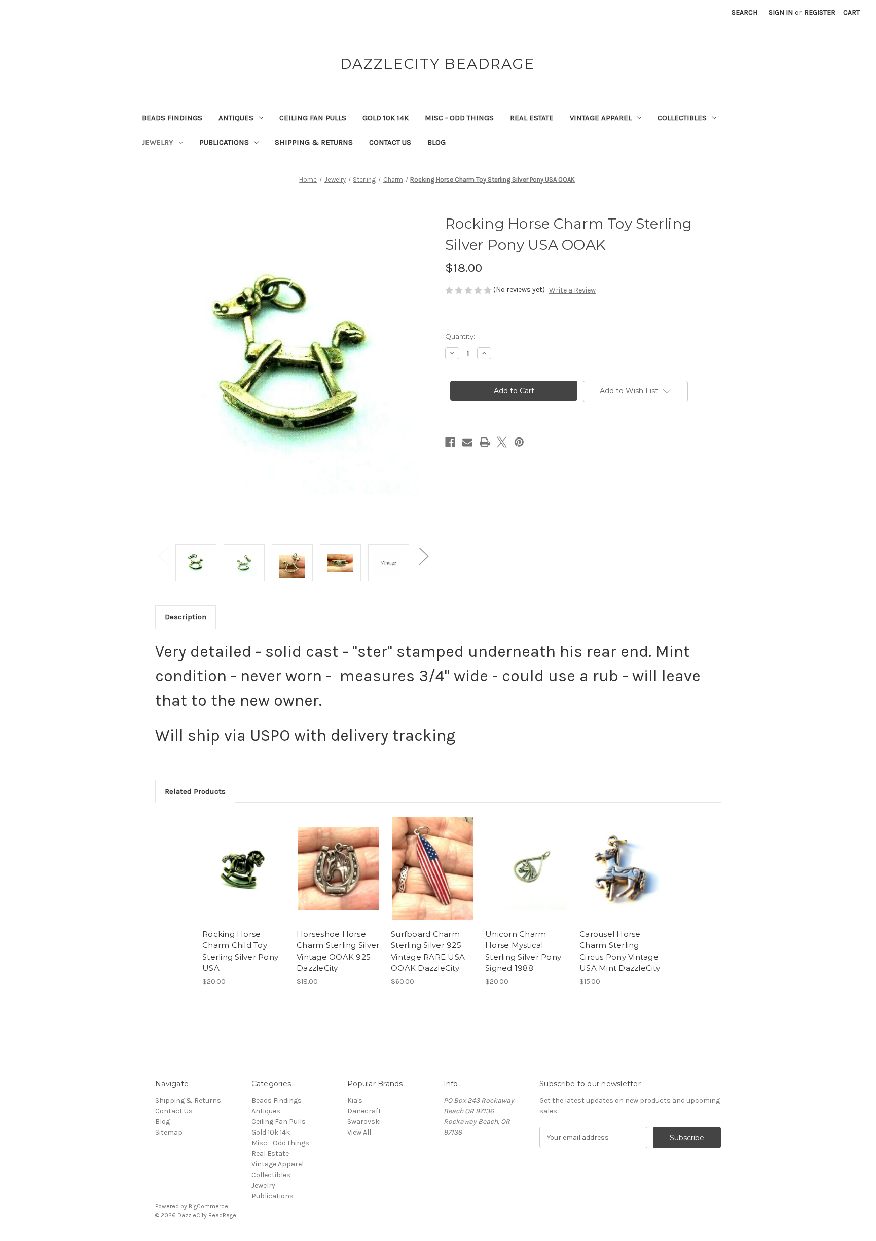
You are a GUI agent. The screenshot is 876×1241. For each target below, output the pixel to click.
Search (744, 12)
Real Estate (532, 117)
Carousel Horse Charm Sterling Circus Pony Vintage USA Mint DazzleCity (619, 951)
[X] (502, 442)
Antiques (235, 117)
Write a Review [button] (572, 290)
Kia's (354, 1100)
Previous (163, 555)
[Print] (485, 442)
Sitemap (168, 1132)
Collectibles (682, 117)
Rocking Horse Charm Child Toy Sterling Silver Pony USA (240, 951)
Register (819, 12)
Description (185, 617)
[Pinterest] (519, 442)
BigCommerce (208, 1206)
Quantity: (460, 336)
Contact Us (390, 142)
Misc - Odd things (459, 117)
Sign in (781, 12)
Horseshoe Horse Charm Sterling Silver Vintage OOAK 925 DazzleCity (338, 951)
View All (359, 1132)
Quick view (243, 860)
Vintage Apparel (601, 117)
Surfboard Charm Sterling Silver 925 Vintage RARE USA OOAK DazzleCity (428, 951)
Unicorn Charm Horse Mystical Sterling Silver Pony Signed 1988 (523, 951)
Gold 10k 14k (385, 117)
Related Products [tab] (195, 791)
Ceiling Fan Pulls (312, 117)
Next (423, 555)
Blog (436, 142)
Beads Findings (172, 117)
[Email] (467, 442)
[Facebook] (450, 442)
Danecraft (364, 1111)
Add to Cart (244, 877)
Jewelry (157, 142)
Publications (224, 142)
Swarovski (364, 1121)
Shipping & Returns (314, 142)
